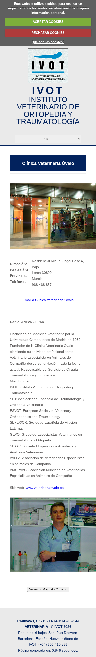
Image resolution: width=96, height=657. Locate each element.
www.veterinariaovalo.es (45, 487)
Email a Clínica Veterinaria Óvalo (48, 300)
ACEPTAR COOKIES (48, 22)
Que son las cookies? (48, 42)
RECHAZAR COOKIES (48, 32)
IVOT (48, 104)
